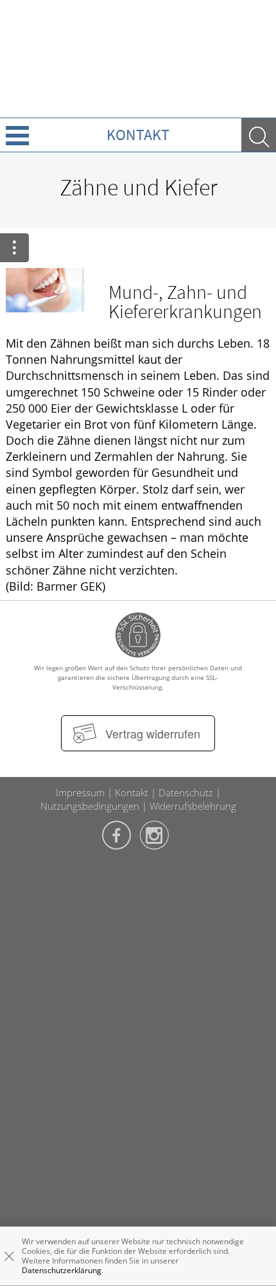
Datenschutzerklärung (61, 1270)
